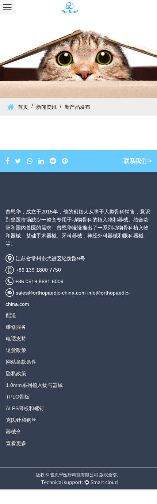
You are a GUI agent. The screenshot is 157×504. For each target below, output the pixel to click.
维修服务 (16, 327)
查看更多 (16, 443)
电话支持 (16, 338)
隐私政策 (16, 373)
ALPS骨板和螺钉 (25, 408)
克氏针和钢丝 (21, 420)
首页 (23, 107)
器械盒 (13, 432)
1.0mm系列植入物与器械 (34, 385)
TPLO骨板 (18, 397)
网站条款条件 (21, 362)
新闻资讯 (46, 107)
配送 (11, 315)
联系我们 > (137, 161)
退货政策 (16, 350)
